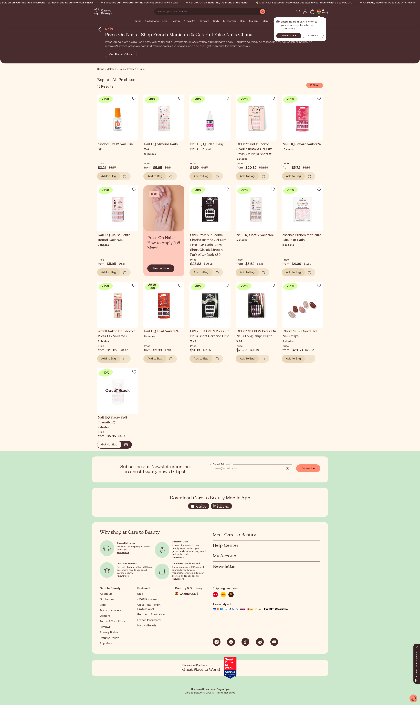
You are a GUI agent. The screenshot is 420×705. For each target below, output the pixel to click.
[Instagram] (216, 642)
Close (322, 22)
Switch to (289, 35)
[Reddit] (260, 642)
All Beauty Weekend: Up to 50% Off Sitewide (389, 2)
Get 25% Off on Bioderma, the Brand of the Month (218, 2)
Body (216, 21)
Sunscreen (229, 21)
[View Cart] (312, 11)
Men (265, 21)
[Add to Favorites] (134, 98)
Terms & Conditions (113, 621)
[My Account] (305, 11)
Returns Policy (109, 638)
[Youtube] (274, 642)
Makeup (254, 21)
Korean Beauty (147, 626)
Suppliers (106, 643)
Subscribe (308, 468)
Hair (242, 21)
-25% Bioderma (147, 599)
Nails (109, 29)
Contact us (107, 599)
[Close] (416, 646)
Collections (152, 21)
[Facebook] (231, 642)
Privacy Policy (109, 632)
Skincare (204, 21)
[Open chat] (413, 698)
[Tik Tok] (245, 642)
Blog (103, 605)
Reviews (105, 627)
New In (175, 21)
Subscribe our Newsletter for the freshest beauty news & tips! (141, 2)
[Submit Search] (262, 11)
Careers (105, 616)
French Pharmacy (149, 620)
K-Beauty (189, 21)
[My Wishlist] (298, 11)
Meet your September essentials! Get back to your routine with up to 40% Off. (305, 2)
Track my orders (110, 610)
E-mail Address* (222, 464)
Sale (164, 21)
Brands (137, 21)
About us (106, 594)
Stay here (313, 35)
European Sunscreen (151, 615)
